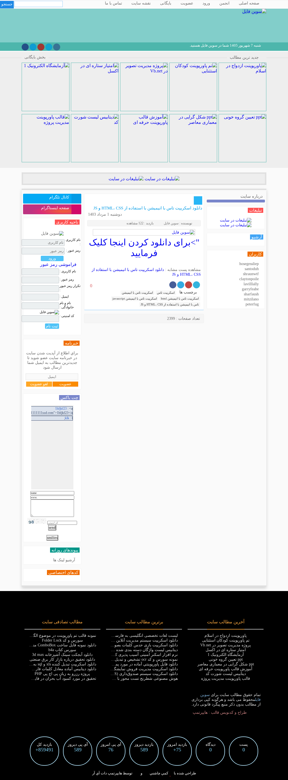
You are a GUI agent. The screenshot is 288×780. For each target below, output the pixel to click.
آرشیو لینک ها (64, 560)
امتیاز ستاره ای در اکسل (226, 650)
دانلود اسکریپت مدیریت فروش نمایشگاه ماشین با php (133, 669)
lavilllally (251, 284)
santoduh (252, 269)
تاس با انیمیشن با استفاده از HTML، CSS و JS (170, 304)
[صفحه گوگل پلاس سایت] (40, 47)
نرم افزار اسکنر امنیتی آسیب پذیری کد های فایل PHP (133, 655)
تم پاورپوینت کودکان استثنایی (225, 640)
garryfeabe (250, 289)
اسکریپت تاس (166, 292)
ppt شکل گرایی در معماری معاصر (225, 664)
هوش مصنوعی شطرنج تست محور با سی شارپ (138, 678)
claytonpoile (249, 279)
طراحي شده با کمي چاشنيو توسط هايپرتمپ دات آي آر (144, 773)
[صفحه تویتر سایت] (48, 47)
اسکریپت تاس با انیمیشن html (180, 298)
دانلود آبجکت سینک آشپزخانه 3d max (62, 655)
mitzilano (251, 299)
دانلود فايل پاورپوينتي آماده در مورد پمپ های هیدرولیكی (132, 664)
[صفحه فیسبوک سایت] (25, 47)
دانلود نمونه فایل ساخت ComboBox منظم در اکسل (54, 645)
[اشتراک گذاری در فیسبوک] (172, 284)
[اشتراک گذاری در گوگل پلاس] (188, 284)
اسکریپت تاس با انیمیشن (137, 292)
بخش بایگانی (35, 57)
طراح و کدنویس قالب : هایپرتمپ (220, 712)
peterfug (252, 304)
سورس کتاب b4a (62, 650)
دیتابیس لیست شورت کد (226, 674)
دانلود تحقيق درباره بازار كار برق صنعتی (62, 659)
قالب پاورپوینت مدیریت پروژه (225, 678)
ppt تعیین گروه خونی (226, 659)
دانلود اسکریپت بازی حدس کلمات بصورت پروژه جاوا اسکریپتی (126, 645)
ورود (206, 3)
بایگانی (165, 3)
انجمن (224, 3)
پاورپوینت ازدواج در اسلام (225, 635)
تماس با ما (113, 3)
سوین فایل (171, 223)
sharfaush (251, 294)
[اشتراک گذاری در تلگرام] (180, 284)
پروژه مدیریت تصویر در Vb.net (225, 645)
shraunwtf (251, 274)
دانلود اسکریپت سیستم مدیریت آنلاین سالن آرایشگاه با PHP (128, 640)
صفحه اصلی (249, 3)
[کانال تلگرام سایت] (33, 47)
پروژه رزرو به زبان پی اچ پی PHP (62, 674)
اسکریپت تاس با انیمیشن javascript (134, 298)
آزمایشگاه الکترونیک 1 (226, 655)
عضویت (187, 3)
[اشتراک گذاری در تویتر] (196, 284)
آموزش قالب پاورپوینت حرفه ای (225, 669)
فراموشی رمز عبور (58, 264)
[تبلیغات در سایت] (161, 178)
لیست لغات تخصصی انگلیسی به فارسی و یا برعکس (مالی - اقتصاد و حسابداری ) (111, 635)
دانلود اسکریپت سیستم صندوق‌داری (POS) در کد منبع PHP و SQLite (122, 674)
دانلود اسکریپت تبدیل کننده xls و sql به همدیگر (58, 664)
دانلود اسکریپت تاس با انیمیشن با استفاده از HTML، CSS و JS (147, 208)
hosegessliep (249, 264)
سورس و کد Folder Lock (62, 640)
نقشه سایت (141, 3)
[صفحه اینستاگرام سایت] (56, 47)
